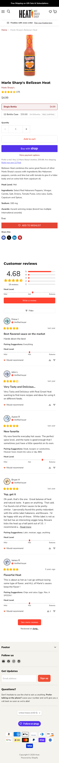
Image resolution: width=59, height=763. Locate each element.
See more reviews (29, 622)
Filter (31, 310)
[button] (40, 271)
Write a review (29, 300)
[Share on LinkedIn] (14, 237)
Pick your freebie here (43, 23)
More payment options (29, 155)
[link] (10, 91)
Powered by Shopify (29, 757)
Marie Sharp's (7, 87)
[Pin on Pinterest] (20, 237)
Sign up (44, 678)
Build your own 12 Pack (11, 162)
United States (28, 713)
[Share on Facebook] (3, 237)
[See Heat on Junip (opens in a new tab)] (35, 629)
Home (4, 30)
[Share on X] (9, 237)
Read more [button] (25, 527)
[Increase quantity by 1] (26, 129)
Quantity (5, 123)
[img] (18, 322)
